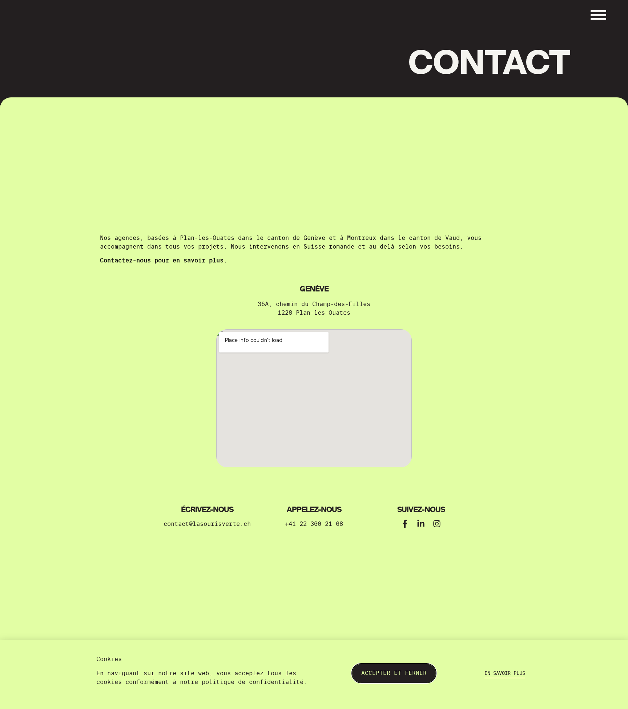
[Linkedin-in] (421, 524)
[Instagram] (437, 524)
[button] (207, 524)
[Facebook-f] (405, 524)
